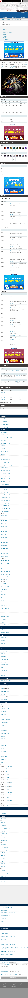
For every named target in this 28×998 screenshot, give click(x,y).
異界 (2, 810)
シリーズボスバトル (5, 828)
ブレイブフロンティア (5, 589)
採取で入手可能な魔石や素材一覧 (8, 912)
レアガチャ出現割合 (5, 459)
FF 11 (8, 571)
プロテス (11, 231)
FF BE (2, 560)
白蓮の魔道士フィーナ (5, 910)
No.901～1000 (4, 540)
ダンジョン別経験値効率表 (6, 685)
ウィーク (11, 261)
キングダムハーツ (5, 624)
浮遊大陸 (3, 736)
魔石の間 (3, 866)
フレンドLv (3, 675)
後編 (11, 766)
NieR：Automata (4, 602)
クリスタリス (4, 751)
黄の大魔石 (3, 397)
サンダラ (11, 250)
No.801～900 (4, 537)
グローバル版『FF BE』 (6, 608)
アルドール (3, 745)
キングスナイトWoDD (5, 613)
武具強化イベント (5, 445)
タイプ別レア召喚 (5, 462)
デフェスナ (12, 320)
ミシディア (3, 725)
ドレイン (11, 218)
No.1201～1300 (4, 548)
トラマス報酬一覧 (5, 503)
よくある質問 (4, 421)
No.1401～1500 (4, 553)
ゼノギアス (3, 619)
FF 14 (9, 574)
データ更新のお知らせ (5, 941)
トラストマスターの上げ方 (6, 465)
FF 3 (2, 563)
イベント (3, 870)
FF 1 (6, 560)
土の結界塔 (3, 813)
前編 (5, 766)
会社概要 (4, 986)
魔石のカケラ (3, 392)
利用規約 (14, 984)
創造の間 (3, 855)
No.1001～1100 (4, 542)
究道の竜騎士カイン (5, 915)
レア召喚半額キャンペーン (6, 957)
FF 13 (6, 574)
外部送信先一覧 (13, 986)
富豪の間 (3, 863)
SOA (2, 611)
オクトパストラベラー (5, 622)
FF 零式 (6, 576)
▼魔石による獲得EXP (6, 39)
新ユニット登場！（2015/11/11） (8, 954)
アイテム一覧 (4, 651)
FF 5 (8, 563)
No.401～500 (4, 526)
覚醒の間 (3, 858)
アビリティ (6, 680)
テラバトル (3, 583)
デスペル (11, 265)
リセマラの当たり (5, 427)
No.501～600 (4, 529)
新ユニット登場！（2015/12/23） (8, 944)
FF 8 (2, 568)
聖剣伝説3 (3, 594)
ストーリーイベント (5, 873)
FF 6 (2, 565)
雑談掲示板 (23, 17)
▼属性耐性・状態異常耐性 (7, 32)
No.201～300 (4, 520)
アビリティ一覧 (4, 659)
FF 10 (5, 571)
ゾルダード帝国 (4, 722)
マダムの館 (3, 696)
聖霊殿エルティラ (5, 876)
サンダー (11, 214)
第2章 (6, 768)
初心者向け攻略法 (5, 424)
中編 (8, 766)
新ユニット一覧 (4, 492)
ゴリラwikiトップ (4, 983)
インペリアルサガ (5, 586)
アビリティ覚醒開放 (5, 511)
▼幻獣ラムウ (4, 29)
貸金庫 (2, 688)
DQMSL (3, 597)
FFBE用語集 (3, 418)
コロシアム (3, 883)
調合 (10, 680)
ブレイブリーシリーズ (5, 605)
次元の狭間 (3, 818)
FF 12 (2, 574)
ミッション (3, 448)
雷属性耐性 (12, 339)
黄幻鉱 (13, 66)
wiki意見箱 (3, 939)
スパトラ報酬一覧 (5, 505)
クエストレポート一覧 (5, 694)
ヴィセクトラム (4, 753)
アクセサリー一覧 (5, 645)
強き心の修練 (4, 840)
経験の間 (3, 861)
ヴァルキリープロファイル (6, 616)
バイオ (11, 257)
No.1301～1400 (4, 550)
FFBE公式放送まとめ (5, 481)
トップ (5, 12)
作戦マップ (3, 759)
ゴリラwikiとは (14, 983)
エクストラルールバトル (6, 831)
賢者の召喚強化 (12, 331)
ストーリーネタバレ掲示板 (6, 907)
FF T (10, 576)
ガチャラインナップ (5, 494)
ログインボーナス (5, 673)
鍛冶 (2, 680)
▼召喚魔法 (4, 34)
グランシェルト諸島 (5, 708)
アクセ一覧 (23, 15)
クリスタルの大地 (5, 733)
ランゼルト (3, 711)
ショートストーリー (5, 837)
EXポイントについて (5, 478)
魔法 (2, 662)
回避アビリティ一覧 (5, 443)
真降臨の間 (3, 825)
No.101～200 (4, 518)
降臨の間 (3, 822)
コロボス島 (12, 370)
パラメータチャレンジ (5, 451)
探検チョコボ (4, 454)
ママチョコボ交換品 (5, 456)
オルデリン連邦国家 (5, 719)
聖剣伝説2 (3, 591)
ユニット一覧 (14, 12)
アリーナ (3, 881)
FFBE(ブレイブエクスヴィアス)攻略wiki (9, 930)
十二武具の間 (4, 833)
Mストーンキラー (13, 307)
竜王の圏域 (3, 738)
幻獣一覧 (14, 17)
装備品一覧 (23, 12)
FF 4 (5, 563)
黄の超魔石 (3, 399)
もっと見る (14, 924)
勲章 (2, 667)
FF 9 (2, 571)
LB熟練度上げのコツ (5, 470)
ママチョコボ (4, 699)
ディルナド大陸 (4, 717)
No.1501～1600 (4, 556)
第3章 (6, 771)
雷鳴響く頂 (11, 67)
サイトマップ (23, 983)
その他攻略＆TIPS (5, 484)
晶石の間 (3, 852)
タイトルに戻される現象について (8, 936)
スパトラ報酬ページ (5, 432)
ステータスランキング (5, 497)
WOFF (6, 579)
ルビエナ (3, 762)
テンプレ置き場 (4, 933)
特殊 (5, 662)
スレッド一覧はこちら (14, 977)
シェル (11, 235)
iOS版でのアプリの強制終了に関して (9, 951)
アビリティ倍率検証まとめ (6, 476)
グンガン (3, 748)
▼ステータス (4, 31)
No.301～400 (4, 523)
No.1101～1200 (4, 545)
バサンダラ (12, 299)
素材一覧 (3, 653)
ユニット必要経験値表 (5, 500)
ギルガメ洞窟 (4, 850)
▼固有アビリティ (5, 36)
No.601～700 (4, 531)
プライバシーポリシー (23, 984)
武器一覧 (4, 15)
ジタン (2, 921)
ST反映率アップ (12, 324)
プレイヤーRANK (4, 670)
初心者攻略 (5, 17)
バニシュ (11, 210)
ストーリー (3, 704)
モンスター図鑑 (4, 664)
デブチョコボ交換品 (5, 473)
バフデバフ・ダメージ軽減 (6, 437)
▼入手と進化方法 (5, 37)
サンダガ (11, 296)
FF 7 (5, 565)
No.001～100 (4, 515)
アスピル (11, 254)
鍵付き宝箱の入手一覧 (5, 691)
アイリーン (3, 918)
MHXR (2, 600)
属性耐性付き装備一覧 (5, 434)
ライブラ (11, 203)
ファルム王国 (4, 730)
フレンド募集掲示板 (5, 962)
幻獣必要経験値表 (5, 632)
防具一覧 (14, 15)
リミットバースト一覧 (5, 508)
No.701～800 (4, 534)
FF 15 (2, 576)
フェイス (11, 246)
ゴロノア (3, 727)
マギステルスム (4, 756)
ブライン (11, 239)
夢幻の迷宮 (3, 844)
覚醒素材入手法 (4, 467)
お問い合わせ (4, 984)
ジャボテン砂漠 (4, 847)
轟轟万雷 (11, 303)
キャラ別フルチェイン (5, 440)
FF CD (2, 579)
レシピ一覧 (3, 656)
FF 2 (8, 560)
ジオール (3, 742)
